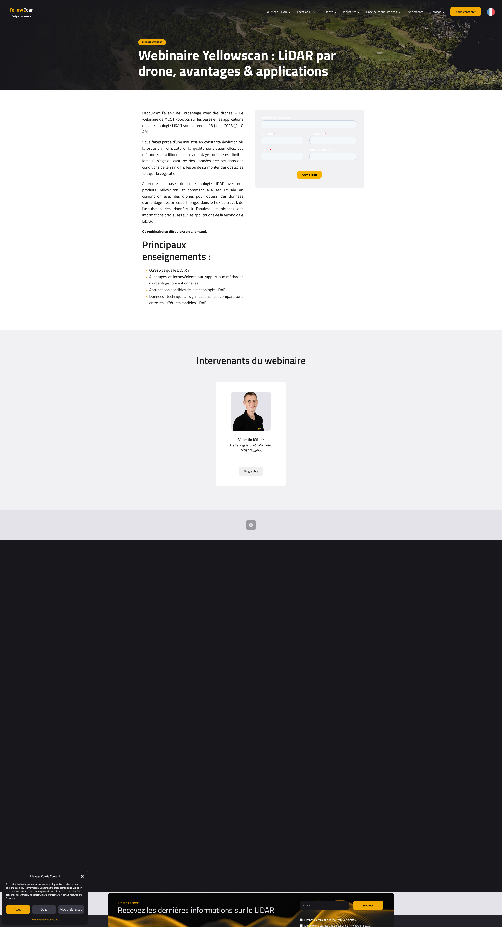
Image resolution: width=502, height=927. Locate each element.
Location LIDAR (307, 11)
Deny (44, 909)
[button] (82, 876)
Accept (18, 909)
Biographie (251, 471)
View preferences (71, 909)
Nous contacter (465, 11)
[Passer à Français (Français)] (491, 12)
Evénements (415, 11)
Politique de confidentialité (45, 919)
